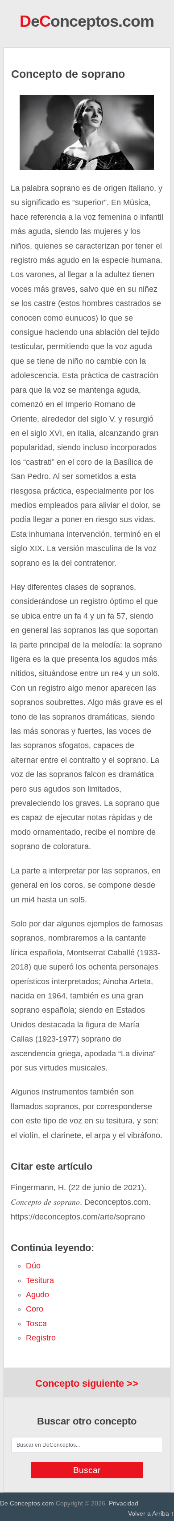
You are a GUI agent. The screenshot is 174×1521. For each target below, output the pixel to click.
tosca (36, 1323)
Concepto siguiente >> (86, 1383)
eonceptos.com (87, 21)
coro (34, 1308)
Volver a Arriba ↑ (151, 1513)
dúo (33, 1265)
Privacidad (123, 1503)
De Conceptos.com (27, 1503)
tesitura (40, 1280)
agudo (37, 1294)
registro (41, 1337)
